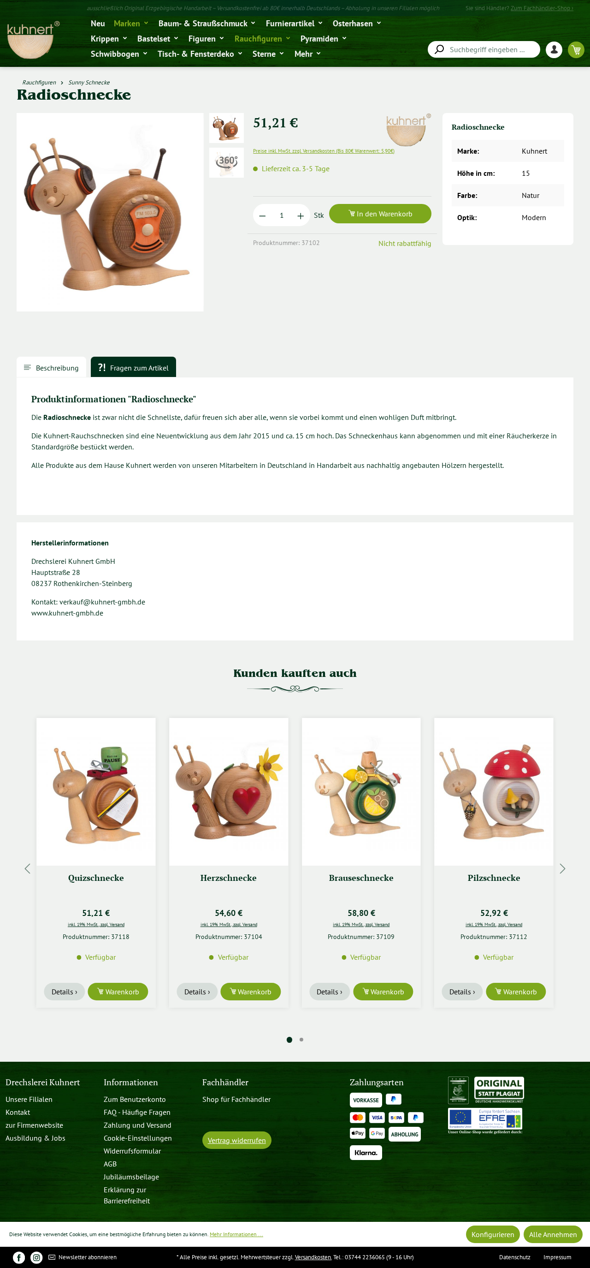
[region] (129, 217)
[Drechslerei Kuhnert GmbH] (408, 118)
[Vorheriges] (27, 869)
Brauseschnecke (361, 878)
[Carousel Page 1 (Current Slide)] (289, 1040)
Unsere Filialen (29, 1099)
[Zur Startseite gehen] (33, 40)
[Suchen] (439, 49)
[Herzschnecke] (228, 792)
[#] (19, 1257)
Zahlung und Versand (137, 1125)
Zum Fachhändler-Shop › (542, 8)
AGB (110, 1163)
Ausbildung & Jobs (35, 1137)
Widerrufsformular (132, 1150)
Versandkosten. (313, 1257)
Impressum (557, 1257)
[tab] (51, 367)
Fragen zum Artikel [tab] (138, 367)
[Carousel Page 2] (301, 1039)
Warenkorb (121, 991)
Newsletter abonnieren (87, 1257)
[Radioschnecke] (110, 212)
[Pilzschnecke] (494, 792)
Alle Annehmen (553, 1234)
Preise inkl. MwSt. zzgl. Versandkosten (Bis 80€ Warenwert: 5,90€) (324, 151)
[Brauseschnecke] (361, 792)
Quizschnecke (96, 878)
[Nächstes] (563, 869)
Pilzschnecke (494, 878)
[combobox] (484, 49)
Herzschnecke (229, 878)
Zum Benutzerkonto (135, 1099)
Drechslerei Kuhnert (43, 1082)
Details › (64, 991)
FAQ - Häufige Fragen (137, 1112)
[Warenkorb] (576, 49)
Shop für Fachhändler (236, 1099)
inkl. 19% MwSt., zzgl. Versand (96, 924)
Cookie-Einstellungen (138, 1137)
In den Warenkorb (384, 213)
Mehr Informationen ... (236, 1234)
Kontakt (18, 1112)
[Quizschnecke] (96, 792)
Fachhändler (225, 1082)
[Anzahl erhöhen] (300, 215)
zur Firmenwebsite (34, 1125)
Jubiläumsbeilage (131, 1176)
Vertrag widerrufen (237, 1140)
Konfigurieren (493, 1234)
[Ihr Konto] (557, 49)
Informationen (131, 1082)
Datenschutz (515, 1257)
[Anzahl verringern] (262, 215)
